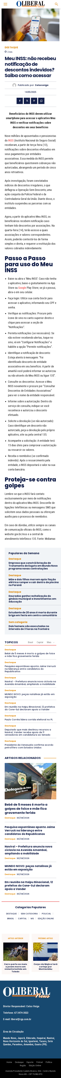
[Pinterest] (34, 101)
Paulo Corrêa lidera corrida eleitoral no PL (29, 719)
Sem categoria (18, 622)
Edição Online (35, 1065)
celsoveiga (41, 85)
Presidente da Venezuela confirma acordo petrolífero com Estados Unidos (29, 746)
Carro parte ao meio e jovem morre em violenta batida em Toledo (15, 968)
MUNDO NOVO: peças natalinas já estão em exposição (30, 695)
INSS (11, 140)
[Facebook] (20, 101)
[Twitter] (27, 101)
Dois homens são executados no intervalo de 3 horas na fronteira (29, 628)
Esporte (30, 1062)
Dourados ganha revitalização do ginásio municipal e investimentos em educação (32, 598)
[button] (5, 4)
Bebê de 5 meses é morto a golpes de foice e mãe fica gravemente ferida (30, 655)
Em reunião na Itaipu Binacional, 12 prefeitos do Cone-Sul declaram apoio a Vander (30, 708)
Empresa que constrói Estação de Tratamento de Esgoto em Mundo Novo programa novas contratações (33, 565)
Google (22, 287)
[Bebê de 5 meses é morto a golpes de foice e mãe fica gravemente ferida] (30, 781)
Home (9, 1062)
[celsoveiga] (15, 85)
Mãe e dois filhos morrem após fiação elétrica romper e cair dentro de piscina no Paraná (34, 582)
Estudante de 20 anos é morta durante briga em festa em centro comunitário (33, 614)
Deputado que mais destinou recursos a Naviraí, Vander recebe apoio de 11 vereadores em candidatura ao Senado (28, 732)
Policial (39, 1062)
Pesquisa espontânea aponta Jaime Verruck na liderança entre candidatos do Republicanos (30, 669)
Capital (40, 642)
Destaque (11, 47)
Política (49, 1062)
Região (23, 1065)
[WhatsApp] (41, 101)
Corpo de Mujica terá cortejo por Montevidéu (45, 966)
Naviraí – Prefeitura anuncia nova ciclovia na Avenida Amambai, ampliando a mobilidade (30, 683)
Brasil (30, 642)
